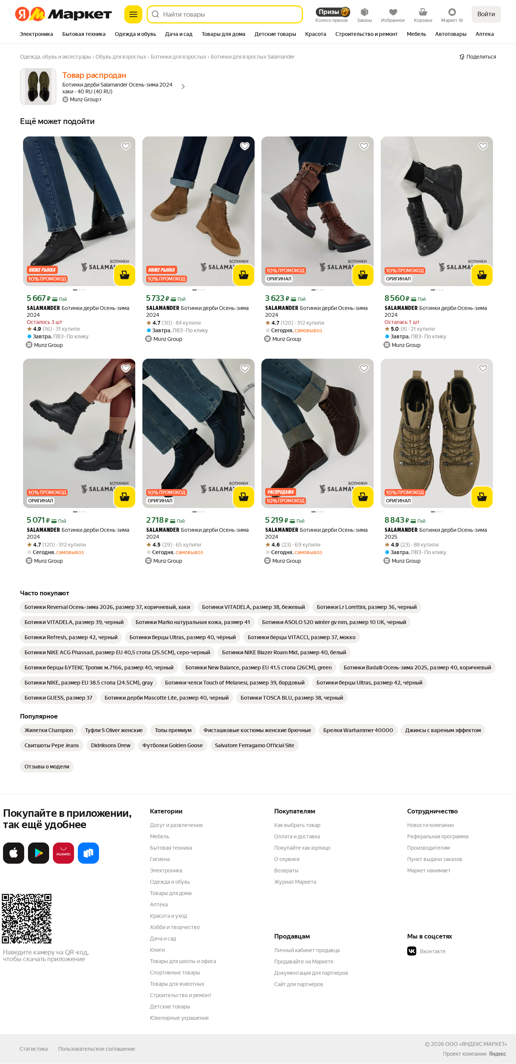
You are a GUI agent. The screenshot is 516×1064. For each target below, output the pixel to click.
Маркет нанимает (429, 870)
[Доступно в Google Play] (38, 862)
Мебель (159, 836)
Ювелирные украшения (179, 1018)
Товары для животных (177, 984)
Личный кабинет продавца (307, 950)
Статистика (34, 1049)
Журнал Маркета (295, 882)
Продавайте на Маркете (304, 962)
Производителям (428, 848)
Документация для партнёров (311, 973)
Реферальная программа (437, 836)
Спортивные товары (175, 973)
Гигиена (160, 859)
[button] (460, 951)
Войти (486, 14)
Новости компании (430, 825)
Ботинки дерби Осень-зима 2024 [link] (78, 311)
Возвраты (286, 870)
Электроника (166, 870)
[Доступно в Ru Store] (88, 862)
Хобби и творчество (175, 927)
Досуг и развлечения (176, 825)
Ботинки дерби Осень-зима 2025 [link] (436, 533)
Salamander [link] (43, 308)
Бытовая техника (171, 848)
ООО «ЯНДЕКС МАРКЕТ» (476, 1044)
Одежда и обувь (170, 882)
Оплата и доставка (297, 836)
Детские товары (170, 1007)
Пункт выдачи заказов (434, 859)
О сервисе (287, 859)
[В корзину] (124, 275)
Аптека (159, 904)
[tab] (36, 35)
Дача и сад (163, 938)
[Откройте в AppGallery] (63, 862)
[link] (107, 607)
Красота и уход (168, 916)
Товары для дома (171, 893)
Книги (157, 950)
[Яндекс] (497, 1054)
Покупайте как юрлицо (302, 848)
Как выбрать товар (297, 825)
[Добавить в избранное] (126, 146)
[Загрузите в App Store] (13, 862)
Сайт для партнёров (298, 984)
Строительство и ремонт (181, 995)
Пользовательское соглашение (96, 1049)
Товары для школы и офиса (183, 961)
